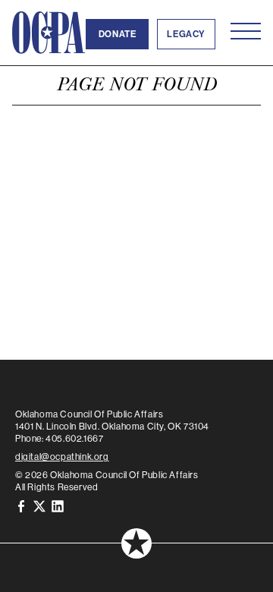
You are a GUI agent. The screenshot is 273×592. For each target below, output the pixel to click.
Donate (117, 34)
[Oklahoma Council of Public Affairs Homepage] (48, 32)
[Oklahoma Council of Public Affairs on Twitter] (39, 505)
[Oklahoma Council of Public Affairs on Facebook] (21, 505)
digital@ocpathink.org (62, 456)
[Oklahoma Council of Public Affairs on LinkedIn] (58, 505)
